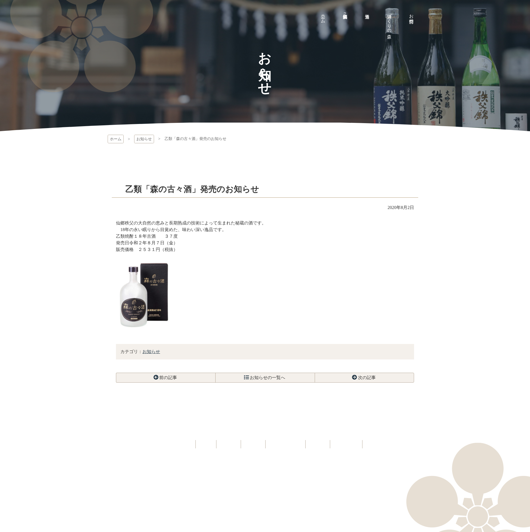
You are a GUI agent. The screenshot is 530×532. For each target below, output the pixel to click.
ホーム (115, 139)
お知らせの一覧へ (267, 377)
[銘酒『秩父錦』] (345, 11)
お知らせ (144, 139)
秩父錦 (121, 30)
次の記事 (367, 377)
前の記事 (168, 377)
